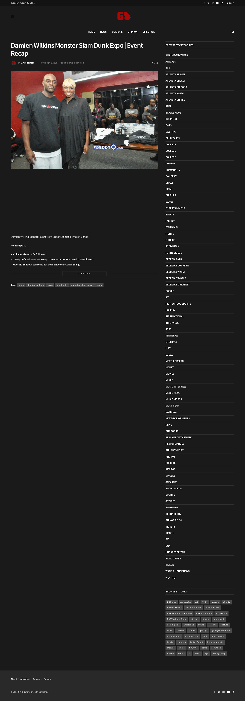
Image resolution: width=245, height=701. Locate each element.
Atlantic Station (204, 613)
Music (169, 380)
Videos (170, 565)
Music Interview (176, 386)
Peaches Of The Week (179, 437)
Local (169, 355)
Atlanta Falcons (176, 87)
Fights (170, 233)
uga (206, 654)
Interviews (172, 323)
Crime (169, 189)
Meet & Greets (175, 361)
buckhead (219, 619)
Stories (170, 501)
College (171, 144)
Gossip (170, 291)
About (14, 679)
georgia (204, 631)
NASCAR (193, 648)
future (192, 631)
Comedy (170, 163)
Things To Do (174, 520)
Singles (170, 475)
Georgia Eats (174, 259)
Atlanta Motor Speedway (179, 613)
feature (224, 625)
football (181, 631)
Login (231, 3)
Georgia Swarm (175, 272)
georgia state (174, 636)
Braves (205, 619)
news (204, 648)
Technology (173, 514)
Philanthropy (175, 450)
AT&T (205, 602)
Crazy (169, 182)
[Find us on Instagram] (213, 3)
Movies (170, 374)
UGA (168, 546)
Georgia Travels (176, 278)
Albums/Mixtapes (177, 55)
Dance (169, 202)
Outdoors (172, 431)
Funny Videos (174, 252)
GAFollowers (27, 63)
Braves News (173, 112)
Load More (84, 274)
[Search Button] (233, 32)
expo (50, 285)
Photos (170, 456)
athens (215, 602)
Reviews (170, 469)
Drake (201, 625)
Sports (170, 495)
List (168, 348)
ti (189, 654)
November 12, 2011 (49, 63)
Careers (36, 679)
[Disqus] (84, 338)
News (103, 32)
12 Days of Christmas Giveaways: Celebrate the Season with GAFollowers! (53, 259)
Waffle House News (178, 571)
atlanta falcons (193, 608)
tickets (171, 526)
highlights (61, 285)
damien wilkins (36, 285)
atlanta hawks (213, 608)
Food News (172, 246)
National (171, 412)
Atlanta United (175, 100)
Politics (171, 463)
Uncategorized (175, 552)
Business (171, 119)
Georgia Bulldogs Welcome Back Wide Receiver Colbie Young (46, 264)
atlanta (226, 602)
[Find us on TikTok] (222, 3)
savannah (216, 648)
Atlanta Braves (175, 74)
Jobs (169, 329)
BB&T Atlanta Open (176, 619)
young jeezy (219, 654)
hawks (170, 642)
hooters (182, 642)
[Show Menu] (12, 17)
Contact (47, 679)
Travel (170, 533)
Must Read (172, 405)
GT (167, 297)
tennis (181, 654)
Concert (171, 176)
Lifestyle (149, 32)
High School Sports (178, 303)
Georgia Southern (177, 265)
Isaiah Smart (196, 642)
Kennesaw (172, 335)
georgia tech (191, 636)
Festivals (172, 227)
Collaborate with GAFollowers (29, 254)
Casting (171, 131)
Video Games (173, 558)
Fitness (170, 240)
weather (171, 577)
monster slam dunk (81, 285)
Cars (169, 125)
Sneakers (171, 482)
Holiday (170, 310)
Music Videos (174, 399)
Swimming (172, 507)
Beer (168, 106)
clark (21, 285)
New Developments (178, 418)
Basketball (221, 613)
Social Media (174, 488)
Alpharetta (185, 602)
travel (197, 654)
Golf (205, 636)
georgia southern (221, 631)
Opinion (133, 32)
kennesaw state (215, 642)
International (175, 316)
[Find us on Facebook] (204, 3)
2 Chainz (171, 602)
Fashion (170, 221)
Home (91, 32)
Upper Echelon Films (65, 236)
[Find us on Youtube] (217, 3)
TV (167, 539)
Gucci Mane (218, 636)
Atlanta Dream (175, 81)
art (196, 602)
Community (173, 170)
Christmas (189, 625)
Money (170, 367)
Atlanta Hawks (175, 93)
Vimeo (84, 236)
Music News (173, 393)
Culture (117, 32)
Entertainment (175, 208)
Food (169, 631)
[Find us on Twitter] (208, 3)
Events (170, 214)
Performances (175, 444)
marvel (170, 648)
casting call (173, 625)
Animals (171, 61)
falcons (212, 625)
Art (168, 68)
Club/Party (173, 138)
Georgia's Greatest (178, 284)
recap (99, 285)
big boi (194, 619)
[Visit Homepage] (124, 17)
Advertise (25, 679)
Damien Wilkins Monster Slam (28, 236)
